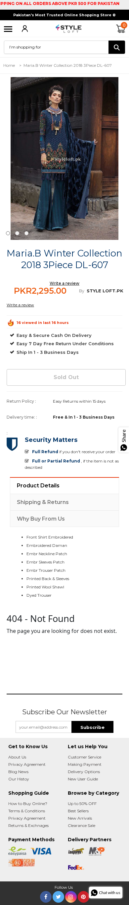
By (81, 290)
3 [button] (26, 233)
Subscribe (92, 727)
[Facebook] (46, 895)
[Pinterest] (83, 895)
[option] (64, 158)
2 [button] (17, 233)
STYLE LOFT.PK (105, 290)
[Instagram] (71, 895)
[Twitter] (58, 895)
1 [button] (8, 233)
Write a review (64, 283)
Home (9, 65)
